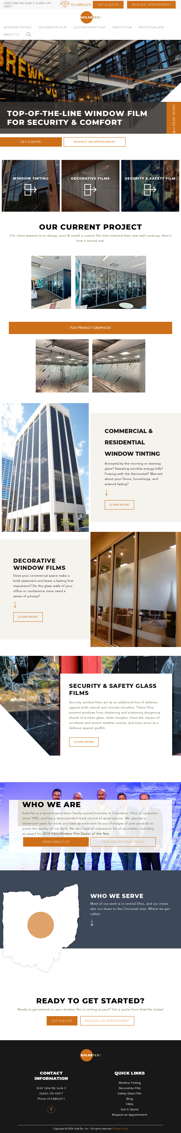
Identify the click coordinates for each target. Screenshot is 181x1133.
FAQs (129, 1104)
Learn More (119, 505)
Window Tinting (18, 27)
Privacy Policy (120, 1128)
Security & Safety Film (150, 178)
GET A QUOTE (31, 142)
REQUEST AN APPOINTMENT (95, 142)
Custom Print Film (89, 27)
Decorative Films (90, 178)
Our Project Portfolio (123, 842)
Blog (129, 1099)
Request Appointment (151, 4)
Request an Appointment (107, 1020)
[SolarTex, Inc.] (90, 17)
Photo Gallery (152, 27)
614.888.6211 (81, 5)
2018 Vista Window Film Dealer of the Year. (76, 834)
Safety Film (122, 27)
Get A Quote (108, 4)
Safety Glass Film (130, 1093)
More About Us (56, 842)
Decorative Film (53, 27)
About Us (11, 34)
